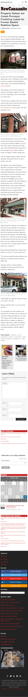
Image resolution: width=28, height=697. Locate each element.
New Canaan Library (7, 605)
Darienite (4, 636)
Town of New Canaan (8, 600)
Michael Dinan (6, 28)
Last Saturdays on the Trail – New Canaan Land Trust (15, 506)
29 (25, 496)
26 (14, 496)
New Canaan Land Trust (9, 616)
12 (14, 489)
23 (2, 496)
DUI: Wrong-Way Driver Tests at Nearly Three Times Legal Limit (13, 535)
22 (25, 493)
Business (13, 335)
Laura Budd (17, 337)
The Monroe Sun (6, 644)
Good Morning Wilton (8, 642)
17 (6, 493)
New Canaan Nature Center (10, 623)
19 (14, 493)
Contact (3, 564)
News (11, 337)
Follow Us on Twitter (16, 575)
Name (5, 403)
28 (10, 483)
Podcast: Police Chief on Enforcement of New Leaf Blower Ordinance (13, 532)
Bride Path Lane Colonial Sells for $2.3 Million (11, 437)
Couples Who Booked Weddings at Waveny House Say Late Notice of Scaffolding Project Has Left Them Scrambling (13, 524)
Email (5, 409)
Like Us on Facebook (15, 571)
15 (25, 489)
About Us (4, 556)
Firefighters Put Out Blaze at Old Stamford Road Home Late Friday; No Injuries (13, 543)
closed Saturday (5, 86)
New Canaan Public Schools (10, 602)
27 (6, 483)
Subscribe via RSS (15, 585)
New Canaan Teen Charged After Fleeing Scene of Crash (12, 540)
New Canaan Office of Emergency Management (12, 620)
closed (22, 143)
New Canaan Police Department (11, 611)
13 (17, 489)
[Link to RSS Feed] (20, 675)
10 (6, 489)
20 (17, 493)
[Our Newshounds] (12, 658)
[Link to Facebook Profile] (8, 675)
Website (4, 415)
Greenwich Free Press (8, 639)
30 (17, 483)
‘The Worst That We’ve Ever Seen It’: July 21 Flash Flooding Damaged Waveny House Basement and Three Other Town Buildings (13, 528)
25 (10, 496)
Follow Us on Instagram (15, 582)
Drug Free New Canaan (9, 629)
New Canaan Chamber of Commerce (13, 608)
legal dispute (14, 150)
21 (21, 493)
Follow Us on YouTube (15, 578)
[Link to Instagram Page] (17, 675)
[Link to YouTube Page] (14, 675)
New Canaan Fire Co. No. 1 (10, 613)
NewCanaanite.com (6, 2)
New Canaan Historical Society (11, 626)
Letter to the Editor (5, 441)
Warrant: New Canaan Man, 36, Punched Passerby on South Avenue (13, 434)
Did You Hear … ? (4, 439)
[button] (23, 2)
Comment (4, 383)
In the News (5, 562)
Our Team (4, 559)
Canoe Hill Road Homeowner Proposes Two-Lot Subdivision (13, 443)
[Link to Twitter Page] (11, 675)
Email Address (13, 460)
